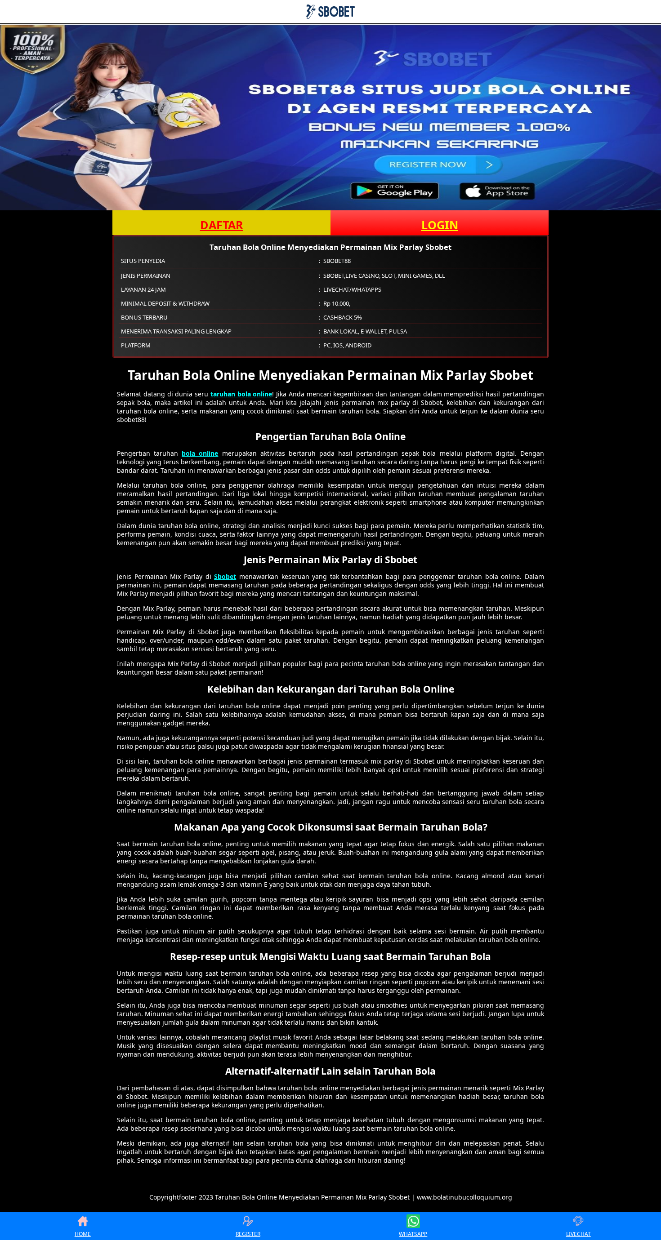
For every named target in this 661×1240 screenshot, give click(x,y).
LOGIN (439, 224)
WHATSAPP (413, 1234)
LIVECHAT (578, 1234)
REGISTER (248, 1234)
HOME (83, 1234)
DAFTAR (221, 224)
